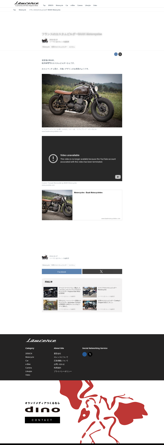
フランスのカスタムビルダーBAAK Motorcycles (72, 34)
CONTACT (42, 420)
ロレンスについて (61, 357)
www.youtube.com (48, 185)
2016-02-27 (53, 40)
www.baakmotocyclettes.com (52, 131)
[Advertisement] (58, 236)
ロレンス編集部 (63, 42)
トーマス (52, 42)
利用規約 (57, 368)
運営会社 (57, 353)
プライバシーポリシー (63, 371)
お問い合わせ (59, 364)
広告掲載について (61, 361)
